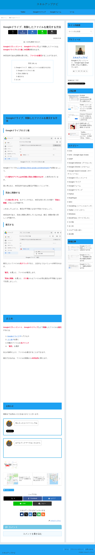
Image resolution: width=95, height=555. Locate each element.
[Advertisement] (32, 98)
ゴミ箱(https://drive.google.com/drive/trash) (33, 168)
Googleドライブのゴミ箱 (26, 70)
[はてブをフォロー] (30, 514)
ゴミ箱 (9, 339)
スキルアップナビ (80, 57)
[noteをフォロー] (34, 514)
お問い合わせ (89, 549)
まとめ (18, 79)
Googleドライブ (13, 336)
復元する (21, 76)
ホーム (67, 549)
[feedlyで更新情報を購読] (84, 71)
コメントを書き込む (32, 534)
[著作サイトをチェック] (22, 514)
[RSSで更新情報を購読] (43, 514)
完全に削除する (23, 73)
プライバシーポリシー (77, 549)
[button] (52, 32)
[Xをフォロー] (26, 514)
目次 (30, 63)
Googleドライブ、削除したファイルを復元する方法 (33, 67)
